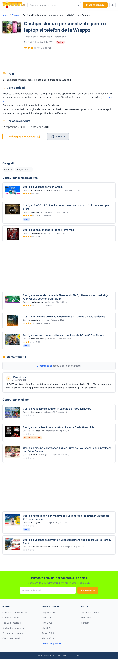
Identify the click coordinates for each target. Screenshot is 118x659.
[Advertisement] (59, 61)
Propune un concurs (12, 633)
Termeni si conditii (90, 612)
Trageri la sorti (24, 169)
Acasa (5, 15)
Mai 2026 (46, 628)
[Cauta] (77, 4)
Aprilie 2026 (48, 633)
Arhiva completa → (51, 643)
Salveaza (60, 136)
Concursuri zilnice (11, 617)
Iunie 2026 (47, 622)
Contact (85, 622)
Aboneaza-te (88, 590)
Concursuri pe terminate (14, 612)
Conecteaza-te (44, 365)
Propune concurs (95, 5)
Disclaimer (86, 617)
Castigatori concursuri (13, 628)
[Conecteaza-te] (112, 5)
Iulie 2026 (47, 617)
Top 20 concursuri (11, 622)
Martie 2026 (48, 638)
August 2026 (48, 612)
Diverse (15, 15)
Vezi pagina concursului (22, 136)
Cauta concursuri (11, 638)
